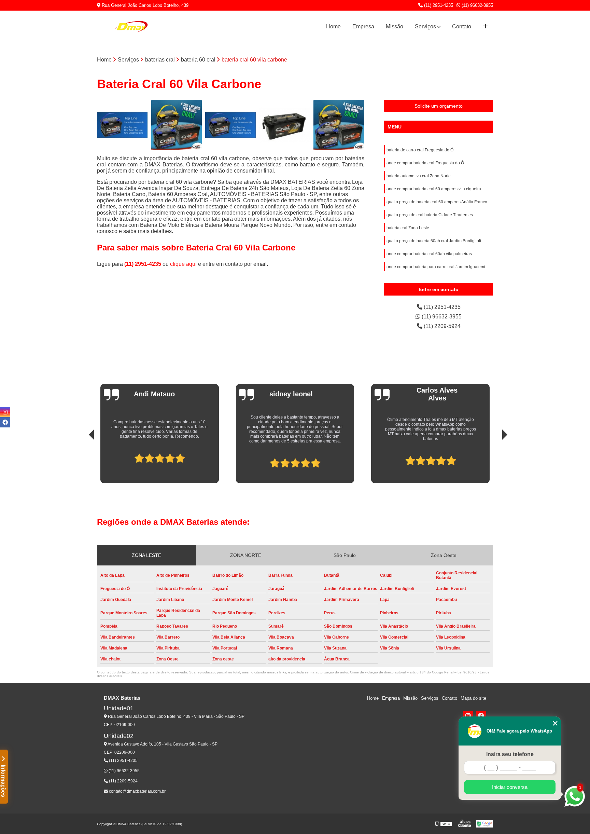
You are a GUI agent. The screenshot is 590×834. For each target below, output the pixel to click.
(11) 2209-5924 (441, 326)
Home (333, 26)
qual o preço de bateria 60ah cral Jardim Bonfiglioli (434, 240)
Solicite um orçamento (439, 106)
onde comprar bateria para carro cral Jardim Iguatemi (436, 266)
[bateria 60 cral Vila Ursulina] (284, 125)
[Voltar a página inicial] (131, 26)
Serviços (425, 26)
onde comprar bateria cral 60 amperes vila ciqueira (434, 189)
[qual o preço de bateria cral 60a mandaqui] (122, 125)
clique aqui (183, 264)
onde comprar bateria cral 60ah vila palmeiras (429, 253)
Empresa (363, 26)
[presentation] (82, 460)
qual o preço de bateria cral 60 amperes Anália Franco (437, 202)
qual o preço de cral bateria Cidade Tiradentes (430, 215)
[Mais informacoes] (485, 26)
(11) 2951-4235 (438, 5)
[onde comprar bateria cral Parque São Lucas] (176, 125)
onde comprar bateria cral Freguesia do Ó (425, 163)
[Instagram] (468, 716)
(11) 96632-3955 (476, 5)
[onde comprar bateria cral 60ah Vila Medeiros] (338, 125)
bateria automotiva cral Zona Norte (419, 176)
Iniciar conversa (510, 787)
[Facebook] (481, 716)
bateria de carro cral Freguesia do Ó (420, 150)
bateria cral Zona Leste (408, 227)
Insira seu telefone (510, 754)
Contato (461, 26)
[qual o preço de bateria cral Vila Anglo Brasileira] (230, 125)
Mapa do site (473, 698)
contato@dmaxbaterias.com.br (137, 791)
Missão (394, 26)
